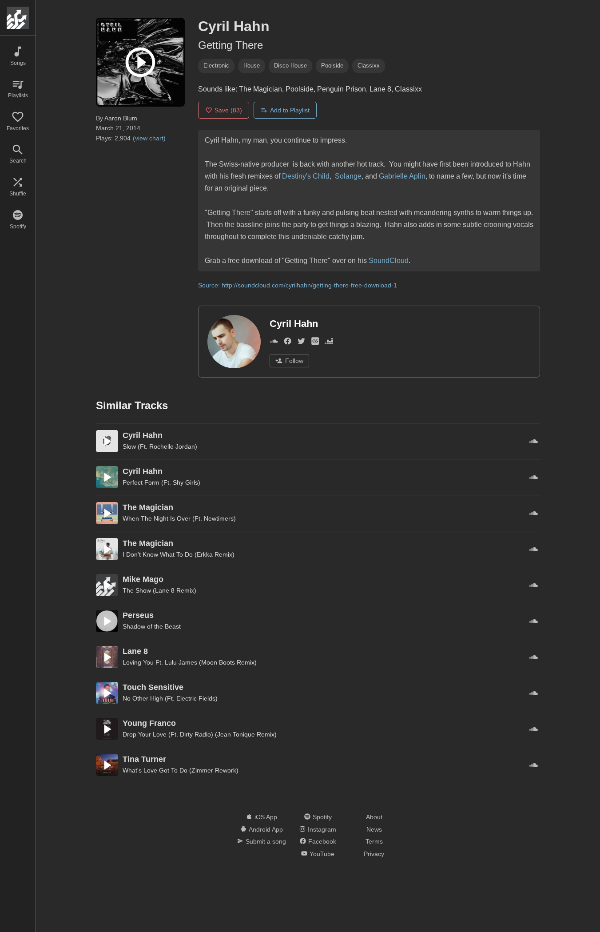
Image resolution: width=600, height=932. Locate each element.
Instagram (322, 829)
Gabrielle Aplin (402, 176)
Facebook (322, 841)
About (374, 816)
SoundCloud (389, 260)
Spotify (322, 816)
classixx (369, 65)
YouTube (322, 853)
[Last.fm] (315, 343)
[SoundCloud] (274, 343)
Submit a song (266, 841)
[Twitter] (301, 343)
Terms (374, 841)
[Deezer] (329, 343)
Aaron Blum (120, 118)
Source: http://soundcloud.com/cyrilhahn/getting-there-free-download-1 (297, 285)
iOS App (265, 816)
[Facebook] (287, 343)
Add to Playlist (290, 110)
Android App (266, 829)
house (251, 65)
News (374, 829)
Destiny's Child (306, 176)
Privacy (374, 853)
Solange (347, 176)
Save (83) (228, 110)
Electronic (216, 65)
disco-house (290, 65)
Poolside (332, 65)
